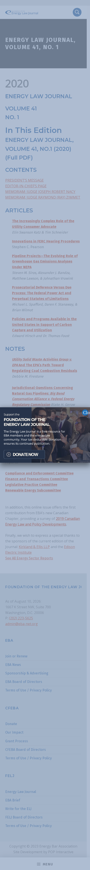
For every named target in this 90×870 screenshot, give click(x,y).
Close (85, 412)
